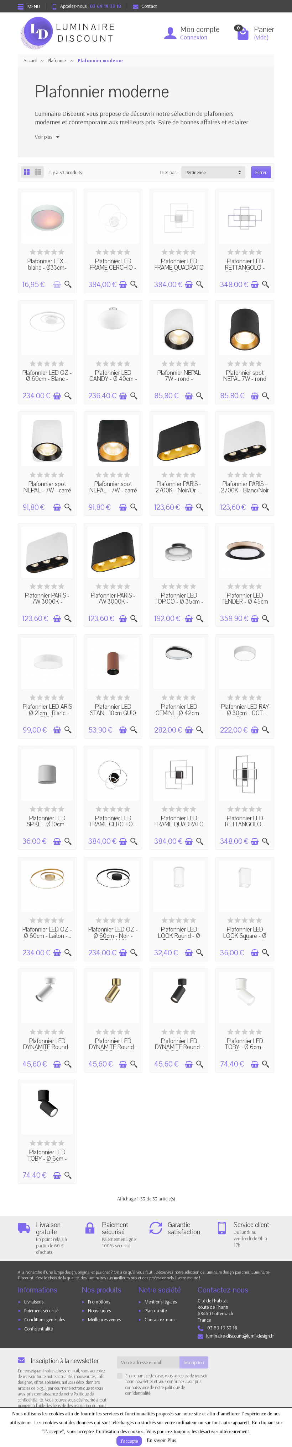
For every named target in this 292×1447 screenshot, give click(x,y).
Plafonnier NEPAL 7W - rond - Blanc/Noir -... (179, 379)
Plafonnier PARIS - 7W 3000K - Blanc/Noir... (47, 602)
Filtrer (261, 172)
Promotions (99, 1301)
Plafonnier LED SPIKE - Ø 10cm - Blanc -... (47, 824)
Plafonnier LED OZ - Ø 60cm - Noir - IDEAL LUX (113, 935)
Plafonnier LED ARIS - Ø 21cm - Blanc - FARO (47, 713)
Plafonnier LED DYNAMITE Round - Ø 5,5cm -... (47, 1047)
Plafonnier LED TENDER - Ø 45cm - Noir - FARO (244, 602)
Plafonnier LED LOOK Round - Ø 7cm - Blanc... (179, 935)
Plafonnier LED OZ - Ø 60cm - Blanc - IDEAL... (47, 379)
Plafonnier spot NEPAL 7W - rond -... (244, 379)
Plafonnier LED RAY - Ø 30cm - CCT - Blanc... (245, 713)
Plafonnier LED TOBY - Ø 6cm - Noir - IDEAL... (47, 1158)
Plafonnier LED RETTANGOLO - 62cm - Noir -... (245, 824)
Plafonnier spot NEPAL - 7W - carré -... (47, 490)
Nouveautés (99, 1310)
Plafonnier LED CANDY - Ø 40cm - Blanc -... (113, 379)
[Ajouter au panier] (57, 284)
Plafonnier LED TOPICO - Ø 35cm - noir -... (179, 602)
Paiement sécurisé (41, 1310)
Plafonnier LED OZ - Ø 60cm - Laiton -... (47, 932)
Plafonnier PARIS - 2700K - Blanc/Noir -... (245, 490)
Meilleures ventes (104, 1319)
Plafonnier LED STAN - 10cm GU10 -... (113, 713)
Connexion (193, 37)
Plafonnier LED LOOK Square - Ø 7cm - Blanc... (244, 935)
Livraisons (33, 1301)
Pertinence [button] (195, 172)
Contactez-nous (160, 1319)
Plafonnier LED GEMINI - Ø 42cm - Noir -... (179, 713)
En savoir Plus (161, 1440)
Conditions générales (44, 1319)
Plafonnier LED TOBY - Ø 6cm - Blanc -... (245, 1047)
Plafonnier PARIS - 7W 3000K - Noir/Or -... (113, 602)
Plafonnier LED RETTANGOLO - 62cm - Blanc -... (245, 267)
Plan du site (156, 1310)
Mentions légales (161, 1301)
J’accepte (129, 1441)
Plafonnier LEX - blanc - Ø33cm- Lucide (47, 267)
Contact (149, 6)
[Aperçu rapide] (68, 284)
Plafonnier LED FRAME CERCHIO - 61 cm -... (113, 267)
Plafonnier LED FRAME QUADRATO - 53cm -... (179, 267)
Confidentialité (38, 1328)
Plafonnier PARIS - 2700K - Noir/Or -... (179, 487)
